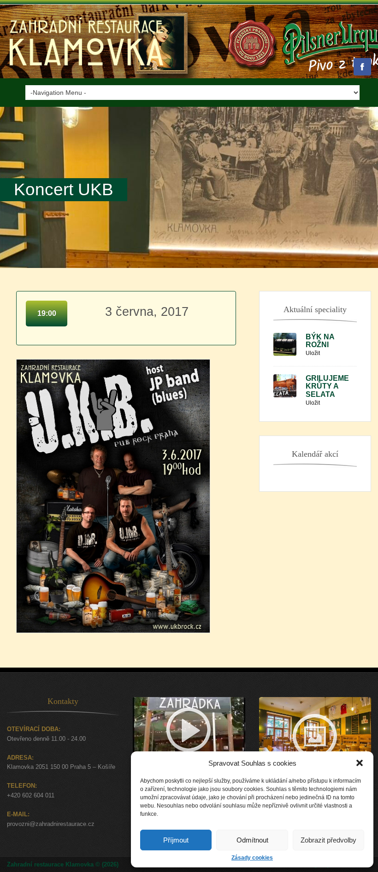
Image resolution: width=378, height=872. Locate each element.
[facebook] (362, 66)
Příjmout (176, 840)
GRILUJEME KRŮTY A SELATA (327, 386)
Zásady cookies (252, 857)
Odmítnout (252, 840)
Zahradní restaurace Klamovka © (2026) (62, 864)
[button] (359, 762)
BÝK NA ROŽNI (320, 341)
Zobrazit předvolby (328, 840)
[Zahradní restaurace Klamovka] (86, 76)
